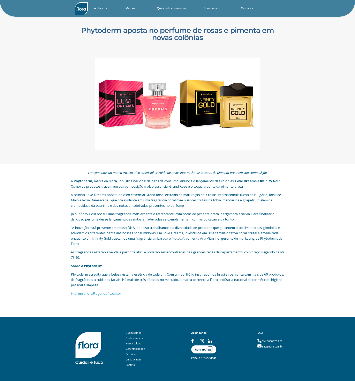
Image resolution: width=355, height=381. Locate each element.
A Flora (99, 8)
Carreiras (247, 8)
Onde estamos (134, 338)
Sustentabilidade (135, 349)
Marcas (130, 8)
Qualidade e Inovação (171, 8)
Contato (130, 365)
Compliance (211, 8)
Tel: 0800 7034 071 (273, 341)
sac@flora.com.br (272, 346)
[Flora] (81, 8)
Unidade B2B (133, 359)
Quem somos (133, 333)
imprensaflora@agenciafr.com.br (96, 293)
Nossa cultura (134, 343)
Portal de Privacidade (203, 358)
